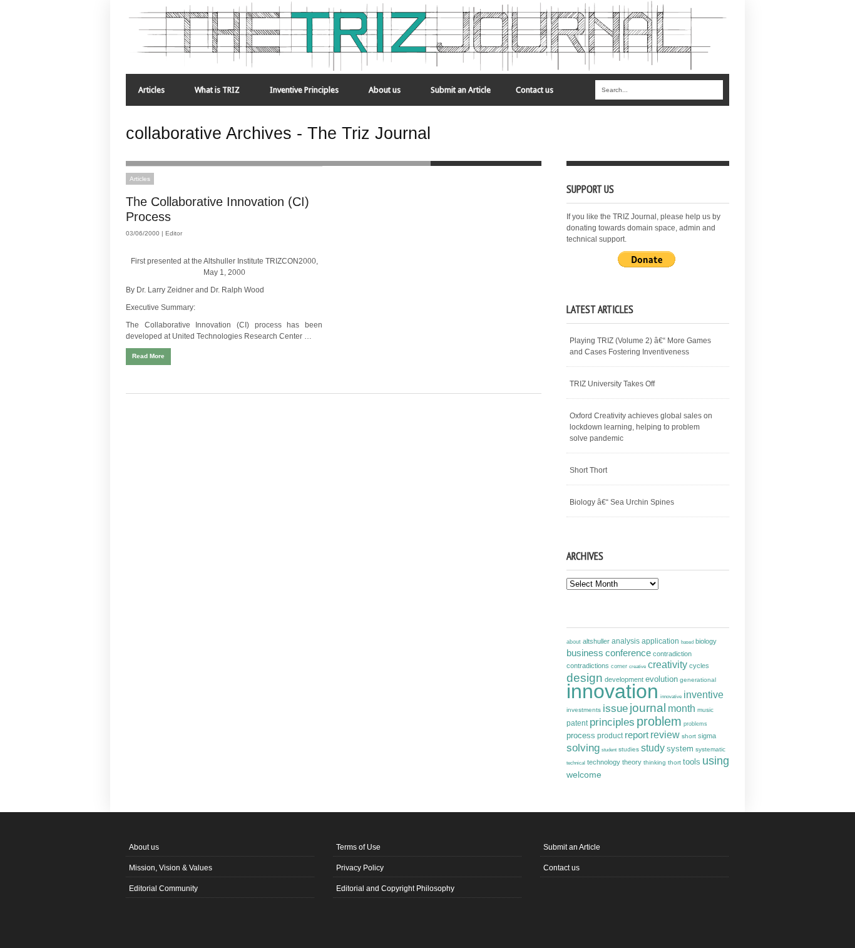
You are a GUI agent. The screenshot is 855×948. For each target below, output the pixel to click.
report (636, 734)
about (573, 642)
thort (674, 762)
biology (706, 641)
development (624, 679)
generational (698, 679)
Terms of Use (358, 847)
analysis (626, 641)
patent (577, 723)
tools (691, 762)
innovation (612, 691)
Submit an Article (461, 90)
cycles (699, 665)
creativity (667, 664)
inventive (703, 694)
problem (659, 721)
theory (632, 762)
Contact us (534, 90)
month (681, 708)
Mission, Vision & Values (170, 867)
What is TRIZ (211, 93)
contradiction (672, 653)
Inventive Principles (298, 93)
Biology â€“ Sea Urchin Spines (622, 502)
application (660, 641)
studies (628, 749)
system (680, 748)
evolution (661, 679)
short (689, 736)
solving (583, 747)
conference (628, 653)
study (653, 748)
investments (583, 709)
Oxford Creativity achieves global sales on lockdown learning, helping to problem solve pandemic (641, 427)
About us (378, 93)
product (610, 735)
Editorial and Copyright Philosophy (395, 888)
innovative (671, 696)
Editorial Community (163, 888)
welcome (584, 775)
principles (612, 722)
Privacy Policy (360, 867)
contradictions (587, 665)
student (609, 749)
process (580, 735)
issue (615, 708)
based (687, 642)
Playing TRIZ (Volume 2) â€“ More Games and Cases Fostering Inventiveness (640, 346)
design (584, 677)
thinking (654, 762)
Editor (173, 233)
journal (648, 707)
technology (603, 762)
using (715, 761)
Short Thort (588, 470)
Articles (145, 93)
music (705, 709)
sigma (707, 735)
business (584, 652)
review (665, 734)
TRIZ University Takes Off (612, 383)
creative (637, 666)
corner (619, 665)
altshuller (596, 641)
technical (575, 763)
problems (695, 724)
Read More (148, 356)
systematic (710, 749)
